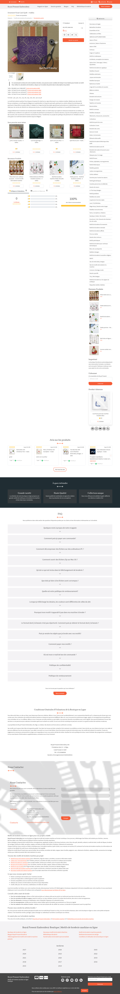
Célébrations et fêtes (95, 34)
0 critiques (16, 202)
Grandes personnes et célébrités (99, 184)
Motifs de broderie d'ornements (23, 18)
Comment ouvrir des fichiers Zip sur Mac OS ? (60, 559)
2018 (24, 962)
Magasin (10, 18)
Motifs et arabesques (95, 56)
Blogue (66, 6)
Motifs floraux (93, 158)
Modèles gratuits (94, 168)
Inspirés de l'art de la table (97, 200)
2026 (60, 950)
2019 (95, 958)
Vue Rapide (16, 132)
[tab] (18, 191)
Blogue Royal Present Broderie (17, 934)
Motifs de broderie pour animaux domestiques (99, 244)
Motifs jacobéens (94, 193)
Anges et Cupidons (95, 53)
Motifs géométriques (95, 181)
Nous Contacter (105, 6)
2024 (24, 954)
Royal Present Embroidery (18, 6)
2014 (60, 966)
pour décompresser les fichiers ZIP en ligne (53, 890)
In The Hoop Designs (95, 190)
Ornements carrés (39, 18)
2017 (60, 962)
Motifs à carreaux (94, 109)
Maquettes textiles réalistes (97, 285)
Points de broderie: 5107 (34, 92)
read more (93, 461)
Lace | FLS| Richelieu (95, 203)
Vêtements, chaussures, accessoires (99, 116)
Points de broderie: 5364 (34, 94)
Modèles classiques (95, 112)
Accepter (84, 990)
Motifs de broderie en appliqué (19, 862)
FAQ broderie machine (58, 919)
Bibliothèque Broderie (50, 934)
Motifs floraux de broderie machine (20, 858)
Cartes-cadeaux (94, 174)
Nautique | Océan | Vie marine (98, 216)
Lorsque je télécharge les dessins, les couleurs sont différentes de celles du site (60, 602)
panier (110, 2)
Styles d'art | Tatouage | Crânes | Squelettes (98, 63)
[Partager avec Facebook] (68, 35)
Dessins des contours (95, 237)
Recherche (101, 18)
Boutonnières (93, 106)
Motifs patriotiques (95, 240)
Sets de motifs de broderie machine (20, 868)
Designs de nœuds (95, 100)
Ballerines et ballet (95, 84)
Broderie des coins (95, 129)
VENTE (91, 258)
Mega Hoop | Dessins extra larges (99, 206)
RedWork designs (94, 252)
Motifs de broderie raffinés (97, 231)
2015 (24, 966)
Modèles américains (95, 74)
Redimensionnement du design (89, 934)
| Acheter (16, 152)
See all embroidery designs (97, 262)
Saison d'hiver (93, 40)
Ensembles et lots (94, 30)
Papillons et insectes (95, 103)
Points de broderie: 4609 (33, 88)
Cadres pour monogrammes (18, 860)
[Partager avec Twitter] (72, 35)
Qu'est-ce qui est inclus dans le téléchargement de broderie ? (60, 570)
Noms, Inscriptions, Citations (97, 213)
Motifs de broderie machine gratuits (90, 932)
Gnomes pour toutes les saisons (98, 177)
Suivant (80, 23)
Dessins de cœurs (94, 187)
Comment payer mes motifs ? (60, 644)
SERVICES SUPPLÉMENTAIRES (98, 37)
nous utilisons (58, 991)
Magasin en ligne (42, 6)
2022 (95, 954)
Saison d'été (93, 46)
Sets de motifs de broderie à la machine (98, 266)
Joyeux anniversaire (95, 77)
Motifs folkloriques (95, 165)
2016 (95, 962)
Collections (93, 119)
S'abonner (100, 383)
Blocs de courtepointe (96, 249)
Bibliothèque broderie (84, 6)
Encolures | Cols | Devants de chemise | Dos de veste (100, 220)
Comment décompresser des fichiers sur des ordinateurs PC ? (60, 549)
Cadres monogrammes (96, 171)
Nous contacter (60, 693)
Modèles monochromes (96, 209)
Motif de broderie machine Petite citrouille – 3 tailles (57, 178)
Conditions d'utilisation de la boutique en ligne (93, 937)
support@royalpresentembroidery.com (38, 822)
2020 (60, 958)
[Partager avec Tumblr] (76, 35)
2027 (24, 950)
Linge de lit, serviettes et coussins (99, 87)
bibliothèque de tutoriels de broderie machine (81, 919)
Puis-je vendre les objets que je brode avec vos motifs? (60, 633)
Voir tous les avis (60, 469)
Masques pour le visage (96, 155)
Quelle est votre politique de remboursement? (60, 591)
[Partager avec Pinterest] (64, 35)
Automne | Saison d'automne (98, 43)
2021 (24, 958)
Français (95, 2)
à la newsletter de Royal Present (98, 376)
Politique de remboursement (60, 676)
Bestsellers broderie (95, 27)
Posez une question (21, 15)
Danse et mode (94, 132)
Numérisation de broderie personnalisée (56, 937)
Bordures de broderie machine (19, 864)
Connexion (13, 2)
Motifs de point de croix (96, 122)
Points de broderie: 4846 (34, 90)
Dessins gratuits (56, 6)
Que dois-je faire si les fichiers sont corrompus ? (60, 580)
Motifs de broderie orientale (97, 227)
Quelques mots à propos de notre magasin (60, 528)
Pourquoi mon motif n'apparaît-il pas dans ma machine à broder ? (60, 612)
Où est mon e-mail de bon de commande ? (60, 654)
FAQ (72, 6)
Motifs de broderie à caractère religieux (100, 255)
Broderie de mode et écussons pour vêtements (99, 151)
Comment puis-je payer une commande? (60, 538)
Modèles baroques (95, 80)
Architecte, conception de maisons (99, 59)
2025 (95, 950)
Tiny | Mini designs (95, 276)
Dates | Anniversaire (95, 135)
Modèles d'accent (94, 71)
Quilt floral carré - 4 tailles (77, 140)
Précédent (67, 23)
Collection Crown (94, 125)
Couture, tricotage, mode (97, 270)
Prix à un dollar (94, 234)
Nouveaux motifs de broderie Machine (55, 932)
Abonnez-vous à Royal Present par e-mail (99, 977)
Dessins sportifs (94, 273)
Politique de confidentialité (60, 665)
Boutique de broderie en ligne (17, 932)
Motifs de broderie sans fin (97, 147)
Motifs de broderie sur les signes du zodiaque (99, 281)
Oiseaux (92, 93)
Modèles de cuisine (95, 197)
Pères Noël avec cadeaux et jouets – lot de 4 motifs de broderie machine (16, 178)
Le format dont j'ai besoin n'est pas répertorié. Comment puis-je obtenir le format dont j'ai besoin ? (60, 623)
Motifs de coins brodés (17, 866)
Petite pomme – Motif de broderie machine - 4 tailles (77, 178)
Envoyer (65, 818)
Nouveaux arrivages (95, 24)
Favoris (22, 2)
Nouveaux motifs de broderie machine (21, 870)
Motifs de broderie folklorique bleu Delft (99, 142)
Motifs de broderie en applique (98, 68)
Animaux (92, 50)
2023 (60, 954)
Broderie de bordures (95, 96)
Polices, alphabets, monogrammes (99, 161)
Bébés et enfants (94, 90)
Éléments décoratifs (95, 138)
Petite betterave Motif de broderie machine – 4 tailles (36, 178)
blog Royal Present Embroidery (41, 919)
